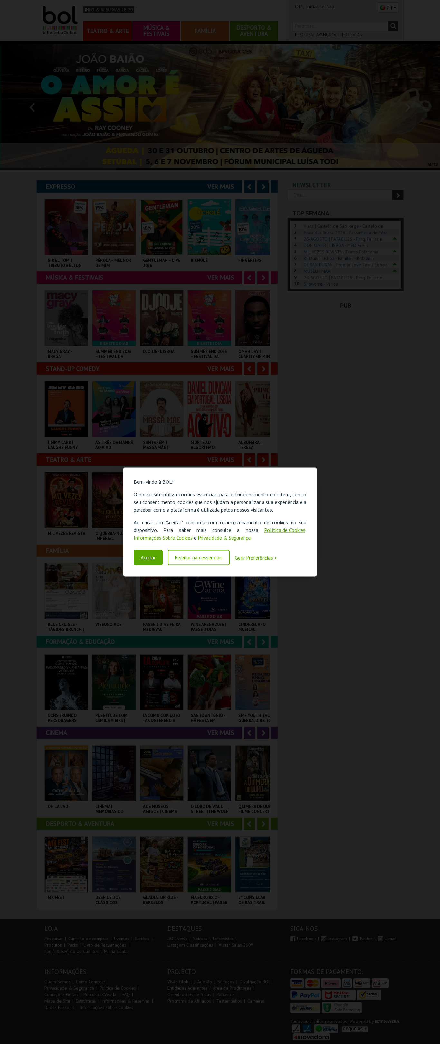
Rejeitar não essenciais (199, 557)
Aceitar (148, 557)
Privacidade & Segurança (224, 538)
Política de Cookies (284, 530)
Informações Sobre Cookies (163, 538)
